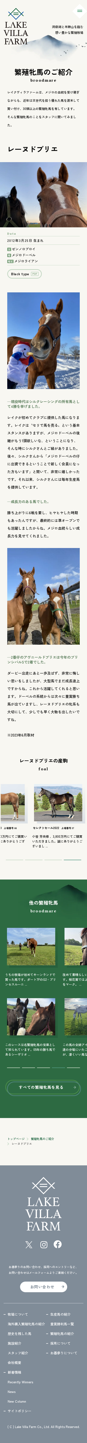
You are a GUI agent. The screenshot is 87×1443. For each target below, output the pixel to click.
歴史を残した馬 (19, 1333)
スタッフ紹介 (18, 1352)
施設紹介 (14, 1343)
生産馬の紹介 (60, 1314)
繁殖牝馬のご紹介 (42, 1139)
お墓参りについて (63, 1352)
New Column (17, 1401)
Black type (20, 273)
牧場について (18, 1314)
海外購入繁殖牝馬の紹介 (26, 1323)
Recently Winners (20, 1381)
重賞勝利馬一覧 (62, 1323)
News (12, 1391)
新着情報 (14, 1372)
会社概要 (14, 1362)
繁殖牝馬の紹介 (62, 1333)
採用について (60, 1343)
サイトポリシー (19, 1410)
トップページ (16, 1139)
